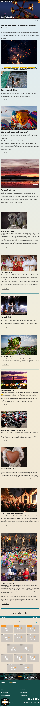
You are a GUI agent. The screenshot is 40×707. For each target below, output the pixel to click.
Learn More (5, 99)
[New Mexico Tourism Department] (6, 1)
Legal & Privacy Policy (23, 692)
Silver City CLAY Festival (20, 68)
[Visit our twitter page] (33, 698)
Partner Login (22, 689)
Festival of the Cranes (34, 65)
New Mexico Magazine (4, 692)
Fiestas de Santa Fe (23, 67)
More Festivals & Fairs (23, 69)
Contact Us (2, 689)
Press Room (3, 690)
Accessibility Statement (23, 695)
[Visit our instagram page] (29, 698)
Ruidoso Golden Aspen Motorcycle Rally (9, 68)
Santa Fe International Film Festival (31, 68)
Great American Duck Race (15, 65)
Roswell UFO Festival (7, 67)
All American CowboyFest (6, 65)
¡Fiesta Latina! (15, 69)
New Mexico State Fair (31, 67)
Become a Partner (23, 690)
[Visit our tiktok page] (38, 698)
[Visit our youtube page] (31, 698)
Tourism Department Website (5, 695)
